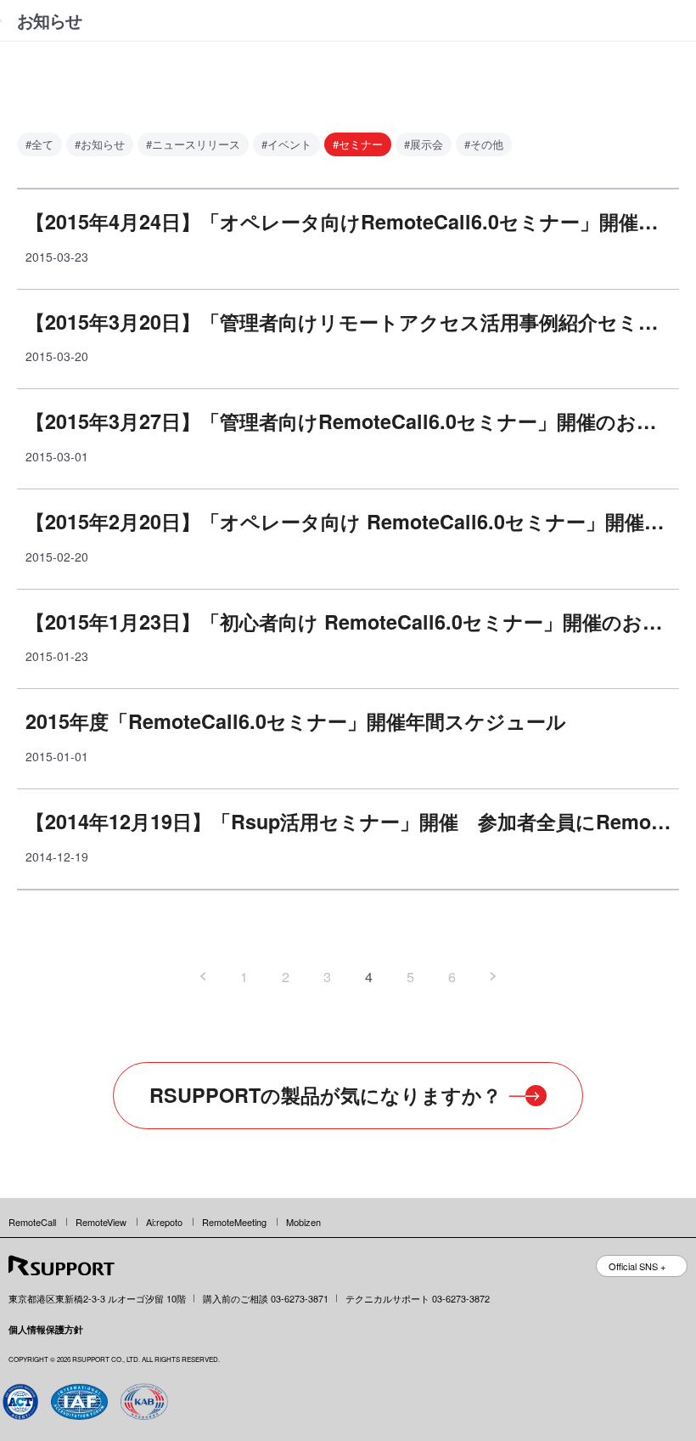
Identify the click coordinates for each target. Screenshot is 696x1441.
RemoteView (101, 1222)
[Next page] (494, 976)
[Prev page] (203, 976)
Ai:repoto (164, 1222)
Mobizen (303, 1222)
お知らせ (49, 20)
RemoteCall (32, 1222)
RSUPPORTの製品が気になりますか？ (325, 1095)
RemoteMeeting (234, 1222)
